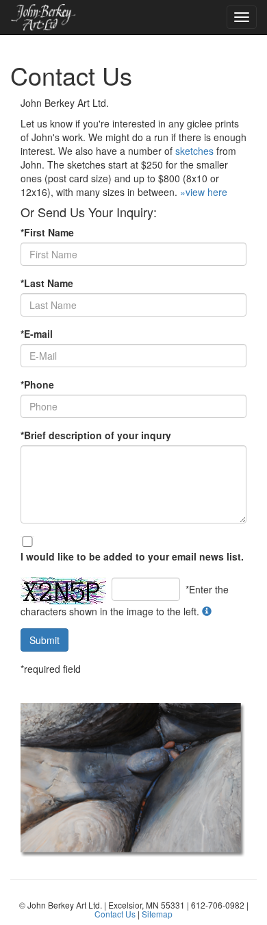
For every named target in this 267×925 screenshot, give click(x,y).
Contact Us (115, 914)
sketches (194, 151)
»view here (203, 192)
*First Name (47, 232)
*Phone (37, 384)
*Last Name (47, 283)
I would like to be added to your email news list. (132, 556)
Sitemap (157, 914)
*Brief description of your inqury (96, 435)
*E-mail (37, 334)
